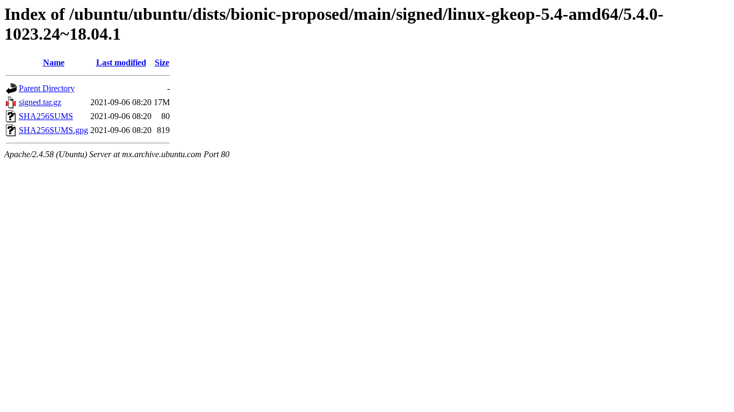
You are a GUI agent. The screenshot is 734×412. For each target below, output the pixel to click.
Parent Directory (47, 88)
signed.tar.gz (40, 102)
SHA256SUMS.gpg (53, 130)
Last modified (121, 62)
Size (162, 62)
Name (53, 62)
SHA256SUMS (46, 116)
